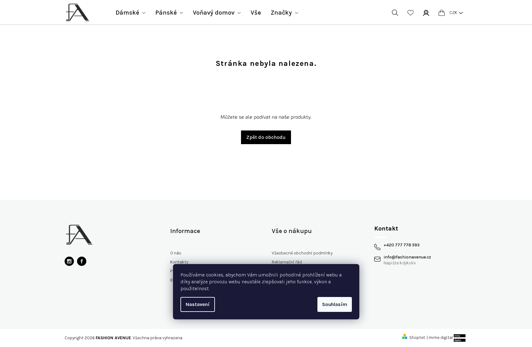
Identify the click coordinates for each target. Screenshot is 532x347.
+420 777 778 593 (402, 245)
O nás (175, 253)
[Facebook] (81, 261)
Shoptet (417, 337)
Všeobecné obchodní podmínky (302, 253)
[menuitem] (130, 12)
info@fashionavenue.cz (407, 257)
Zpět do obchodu (266, 137)
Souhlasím (334, 304)
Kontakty (179, 262)
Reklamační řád (287, 262)
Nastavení (198, 304)
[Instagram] (69, 261)
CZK (453, 12)
